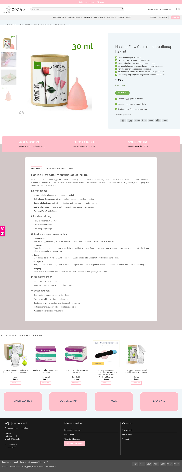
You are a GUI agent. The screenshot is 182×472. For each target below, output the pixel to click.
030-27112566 (10, 447)
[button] (158, 17)
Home (6, 25)
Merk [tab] (71, 169)
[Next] (94, 76)
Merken (121, 17)
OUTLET (128, 17)
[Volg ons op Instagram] (176, 9)
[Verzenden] (122, 9)
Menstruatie (48, 25)
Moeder (87, 17)
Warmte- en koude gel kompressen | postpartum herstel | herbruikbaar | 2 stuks (106, 372)
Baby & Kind (99, 17)
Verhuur (110, 17)
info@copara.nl (11, 444)
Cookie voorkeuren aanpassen (44, 467)
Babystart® (45, 377)
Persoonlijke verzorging (29, 25)
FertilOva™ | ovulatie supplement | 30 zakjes (45, 371)
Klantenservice (73, 423)
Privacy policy (27, 467)
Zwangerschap (74, 17)
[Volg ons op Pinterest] (179, 9)
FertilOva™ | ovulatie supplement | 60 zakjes (76, 371)
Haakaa (15, 377)
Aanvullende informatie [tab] (55, 169)
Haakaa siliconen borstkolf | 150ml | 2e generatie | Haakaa (136, 371)
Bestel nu (122, 93)
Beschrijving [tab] (36, 169)
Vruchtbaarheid (57, 17)
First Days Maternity (106, 377)
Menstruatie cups (62, 25)
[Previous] (23, 76)
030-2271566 (141, 109)
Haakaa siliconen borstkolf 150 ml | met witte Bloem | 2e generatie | (15, 371)
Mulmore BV (43, 462)
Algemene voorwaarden (11, 467)
